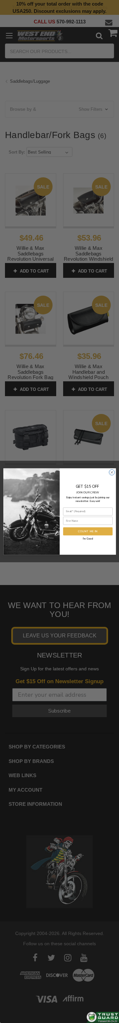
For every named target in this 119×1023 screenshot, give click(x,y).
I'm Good (88, 538)
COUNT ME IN (88, 531)
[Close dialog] (111, 472)
